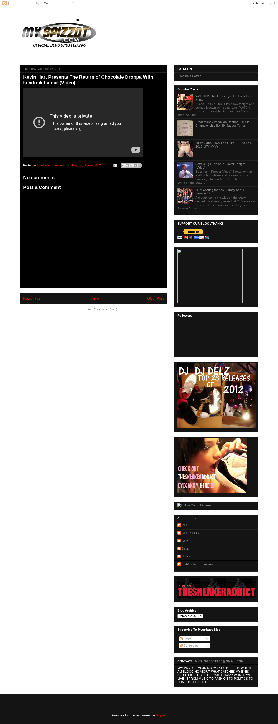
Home (94, 298)
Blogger (160, 715)
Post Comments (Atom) (102, 309)
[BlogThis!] (127, 165)
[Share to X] (131, 165)
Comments (191, 645)
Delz (185, 540)
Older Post (155, 298)
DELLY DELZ (191, 533)
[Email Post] (115, 165)
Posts (187, 639)
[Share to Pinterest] (139, 165)
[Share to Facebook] (135, 165)
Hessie (186, 556)
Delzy (185, 548)
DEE (185, 525)
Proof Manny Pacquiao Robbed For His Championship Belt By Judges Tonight (222, 123)
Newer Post (32, 298)
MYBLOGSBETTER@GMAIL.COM (219, 661)
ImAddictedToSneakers (197, 564)
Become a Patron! (189, 76)
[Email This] (123, 165)
